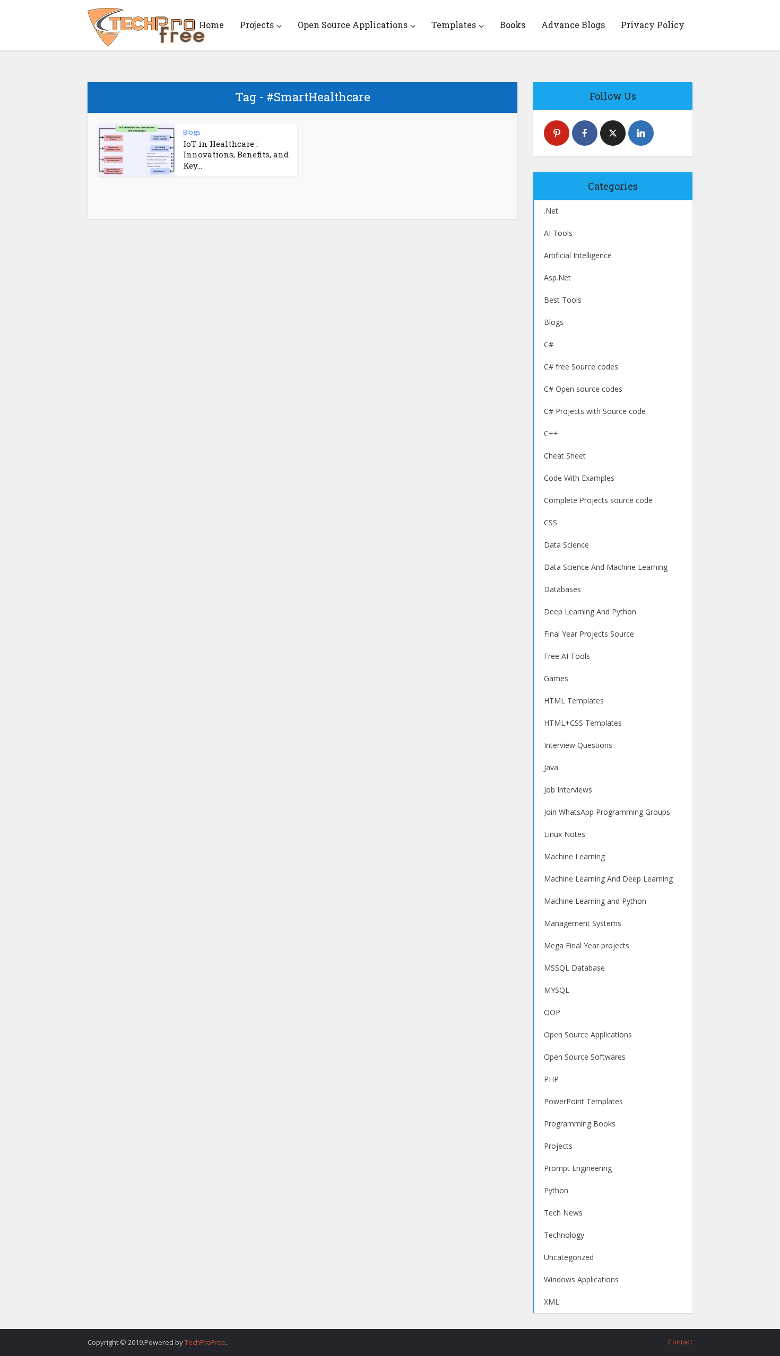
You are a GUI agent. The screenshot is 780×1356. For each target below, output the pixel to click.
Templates (453, 24)
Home (211, 24)
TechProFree (205, 1342)
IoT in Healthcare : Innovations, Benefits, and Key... (236, 154)
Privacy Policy (652, 24)
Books (512, 24)
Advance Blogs (573, 24)
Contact (680, 1341)
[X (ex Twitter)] (613, 133)
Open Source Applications (353, 24)
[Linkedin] (641, 133)
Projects (257, 24)
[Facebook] (584, 133)
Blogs (192, 132)
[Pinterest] (556, 133)
